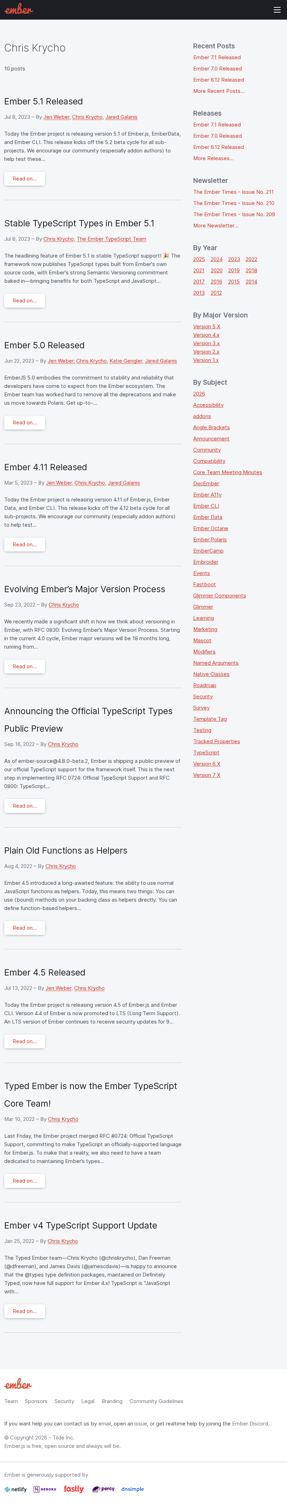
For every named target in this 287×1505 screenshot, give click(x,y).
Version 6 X (206, 763)
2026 (199, 393)
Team (11, 1401)
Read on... (25, 178)
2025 (199, 259)
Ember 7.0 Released (217, 68)
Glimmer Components (219, 595)
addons (202, 416)
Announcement (211, 438)
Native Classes (211, 674)
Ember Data (207, 517)
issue (140, 1423)
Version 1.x (206, 360)
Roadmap (204, 685)
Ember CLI (206, 505)
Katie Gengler (126, 360)
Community (207, 449)
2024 (217, 259)
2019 (234, 270)
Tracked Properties (216, 741)
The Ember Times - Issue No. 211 (233, 192)
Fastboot (204, 584)
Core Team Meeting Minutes (227, 472)
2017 (199, 281)
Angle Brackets (211, 427)
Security (203, 696)
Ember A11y (207, 494)
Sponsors (36, 1401)
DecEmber (206, 483)
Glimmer (203, 606)
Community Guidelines (156, 1401)
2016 (216, 281)
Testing (202, 730)
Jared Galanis (121, 117)
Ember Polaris (210, 539)
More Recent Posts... (219, 91)
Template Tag (210, 719)
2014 (251, 281)
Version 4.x (206, 334)
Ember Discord (250, 1423)
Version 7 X (206, 775)
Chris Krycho (87, 117)
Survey (201, 707)
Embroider (205, 562)
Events (201, 573)
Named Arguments (216, 662)
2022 (251, 259)
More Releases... (213, 158)
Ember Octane (210, 528)
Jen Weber (56, 117)
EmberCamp (208, 550)
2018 (251, 270)
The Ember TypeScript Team (111, 238)
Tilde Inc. (63, 1437)
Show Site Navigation (277, 9)
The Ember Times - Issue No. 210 (233, 203)
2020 (217, 270)
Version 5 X (206, 326)
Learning (203, 618)
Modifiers (204, 651)
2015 (234, 281)
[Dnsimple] (132, 1492)
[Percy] (104, 1492)
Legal (87, 1401)
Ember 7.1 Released (217, 57)
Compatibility (209, 461)
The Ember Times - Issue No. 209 (234, 214)
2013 (199, 292)
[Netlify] (16, 1492)
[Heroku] (45, 1492)
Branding (112, 1401)
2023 (234, 259)
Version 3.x (206, 343)
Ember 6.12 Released (218, 79)
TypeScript (206, 752)
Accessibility (208, 405)
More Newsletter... (215, 225)
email (104, 1423)
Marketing (205, 629)
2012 (216, 292)
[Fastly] (74, 1492)
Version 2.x (206, 351)
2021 (198, 270)
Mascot (202, 640)
